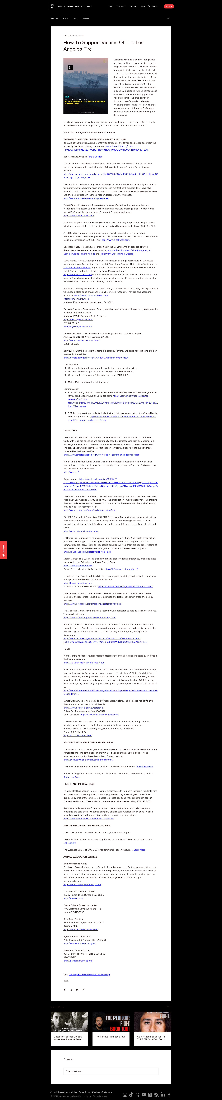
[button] (121, 6)
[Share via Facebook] (64, 989)
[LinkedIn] (162, 1094)
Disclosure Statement (102, 1092)
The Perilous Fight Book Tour (110, 1036)
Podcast (86, 19)
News (65, 19)
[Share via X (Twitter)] (71, 989)
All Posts (54, 19)
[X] (137, 1094)
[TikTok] (131, 1094)
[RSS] (156, 1094)
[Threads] (150, 1094)
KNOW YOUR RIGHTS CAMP (75, 6)
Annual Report (57, 1092)
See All (168, 1007)
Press (75, 19)
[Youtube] (144, 1094)
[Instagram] (125, 1094)
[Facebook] (169, 1094)
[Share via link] (83, 989)
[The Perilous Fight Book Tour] (111, 1022)
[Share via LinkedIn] (77, 989)
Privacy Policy (84, 1092)
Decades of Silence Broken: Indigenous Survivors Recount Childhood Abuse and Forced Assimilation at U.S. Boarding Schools (69, 1038)
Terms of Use (71, 1092)
